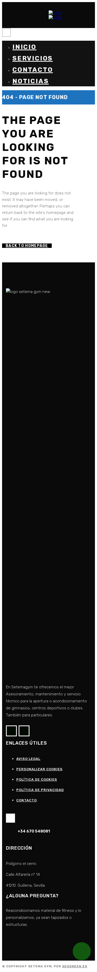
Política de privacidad (40, 790)
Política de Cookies (36, 779)
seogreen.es (74, 966)
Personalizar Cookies (39, 769)
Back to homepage (27, 245)
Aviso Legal (28, 759)
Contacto (26, 800)
